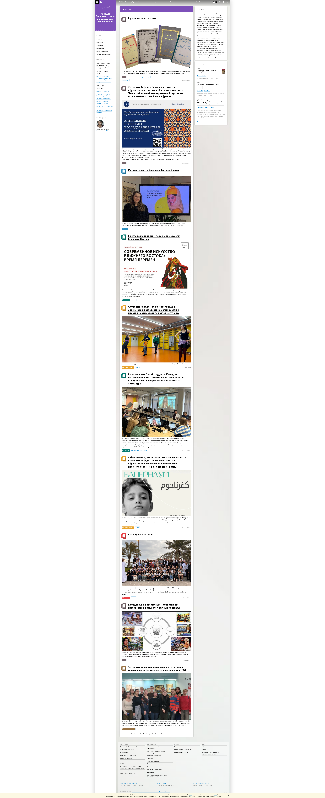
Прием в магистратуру (153, 764)
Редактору (225, 792)
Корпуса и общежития (126, 761)
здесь (190, 794)
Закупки (122, 763)
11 (152, 733)
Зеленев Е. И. (200, 107)
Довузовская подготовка (154, 755)
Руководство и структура (127, 749)
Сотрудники (99, 42)
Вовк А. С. (207, 90)
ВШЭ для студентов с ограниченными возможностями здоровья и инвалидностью (132, 767)
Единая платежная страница (127, 773)
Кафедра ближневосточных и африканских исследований (105, 17)
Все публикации (201, 121)
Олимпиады (150, 758)
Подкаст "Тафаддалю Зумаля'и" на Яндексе (102, 102)
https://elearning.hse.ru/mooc (201, 783)
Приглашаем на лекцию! (142, 18)
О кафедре (99, 39)
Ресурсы (205, 744)
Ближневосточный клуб (102, 91)
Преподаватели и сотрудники (128, 755)
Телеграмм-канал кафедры (103, 98)
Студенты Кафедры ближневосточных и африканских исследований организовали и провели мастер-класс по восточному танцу (153, 309)
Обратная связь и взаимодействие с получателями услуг (157, 775)
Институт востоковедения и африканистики (105, 7)
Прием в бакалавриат (153, 761)
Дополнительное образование (155, 769)
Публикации (201, 64)
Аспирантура (150, 772)
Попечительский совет (126, 758)
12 (155, 733)
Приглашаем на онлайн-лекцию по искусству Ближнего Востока (154, 237)
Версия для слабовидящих (127, 771)
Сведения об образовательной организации (132, 747)
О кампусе (124, 744)
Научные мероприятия (180, 747)
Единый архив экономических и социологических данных (210, 753)
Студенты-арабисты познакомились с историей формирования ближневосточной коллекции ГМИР (157, 668)
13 (158, 733)
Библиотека (205, 747)
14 (161, 733)
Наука (176, 744)
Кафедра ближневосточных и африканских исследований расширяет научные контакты (154, 606)
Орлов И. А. (200, 90)
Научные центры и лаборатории (183, 749)
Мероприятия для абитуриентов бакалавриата (156, 747)
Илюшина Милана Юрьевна (103, 131)
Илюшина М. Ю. (201, 76)
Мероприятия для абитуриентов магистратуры (156, 751)
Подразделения (124, 752)
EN (216, 1)
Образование (151, 744)
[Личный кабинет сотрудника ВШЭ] (223, 2)
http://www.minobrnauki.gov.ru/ (128, 783)
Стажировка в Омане (140, 534)
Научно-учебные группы (181, 752)
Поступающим (100, 48)
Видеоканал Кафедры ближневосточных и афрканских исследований (103, 53)
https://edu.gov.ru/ (161, 783)
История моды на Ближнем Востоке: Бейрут (153, 170)
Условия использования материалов (150, 792)
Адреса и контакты (136, 792)
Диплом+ (149, 767)
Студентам (99, 45)
